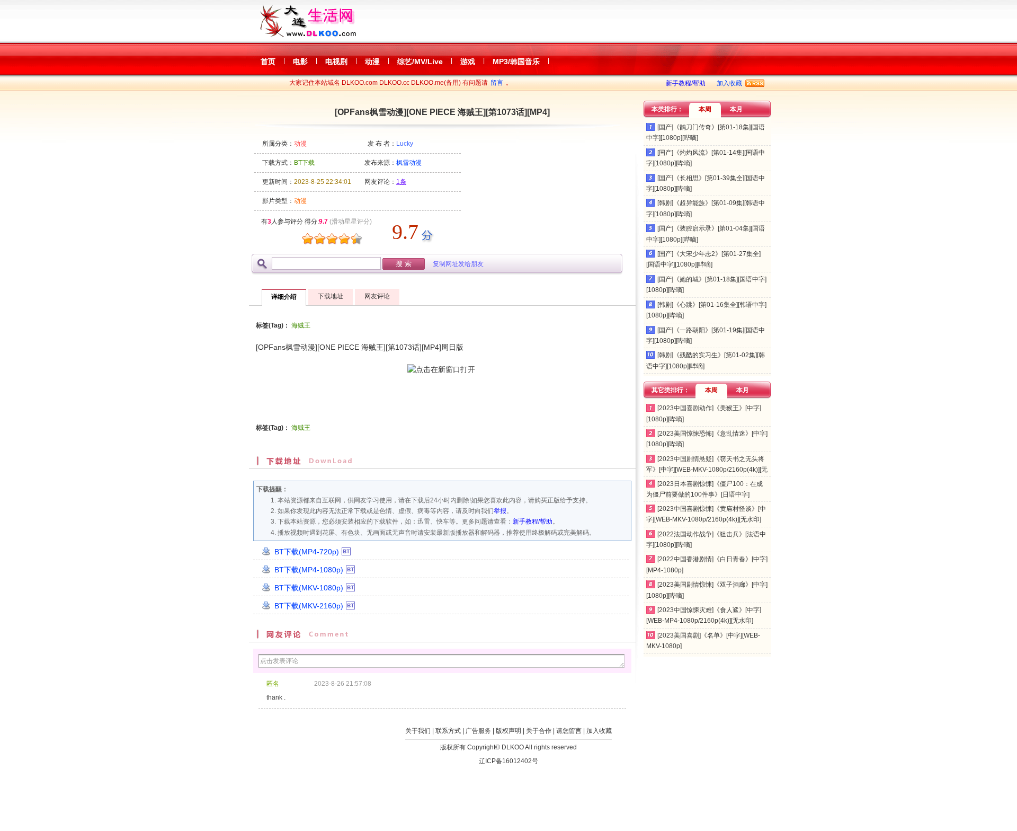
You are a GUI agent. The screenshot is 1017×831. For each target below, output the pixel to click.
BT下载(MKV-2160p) (308, 606)
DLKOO (513, 747)
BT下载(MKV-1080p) (308, 588)
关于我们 (418, 731)
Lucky (404, 143)
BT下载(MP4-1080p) (308, 569)
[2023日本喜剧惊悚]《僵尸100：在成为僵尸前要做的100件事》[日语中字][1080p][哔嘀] (704, 494)
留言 (496, 82)
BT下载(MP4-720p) (306, 551)
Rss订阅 (754, 83)
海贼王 (300, 325)
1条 (401, 181)
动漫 (300, 143)
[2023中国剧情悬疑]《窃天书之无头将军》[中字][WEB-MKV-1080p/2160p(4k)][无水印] (707, 469)
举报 (500, 511)
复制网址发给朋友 (458, 264)
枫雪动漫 (409, 162)
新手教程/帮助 (686, 83)
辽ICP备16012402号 (508, 761)
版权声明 (508, 731)
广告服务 (478, 731)
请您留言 (569, 731)
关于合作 (538, 731)
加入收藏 (729, 83)
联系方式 (448, 731)
